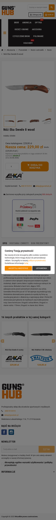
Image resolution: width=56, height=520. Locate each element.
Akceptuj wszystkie (18, 268)
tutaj (26, 263)
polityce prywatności (37, 260)
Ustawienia (41, 268)
